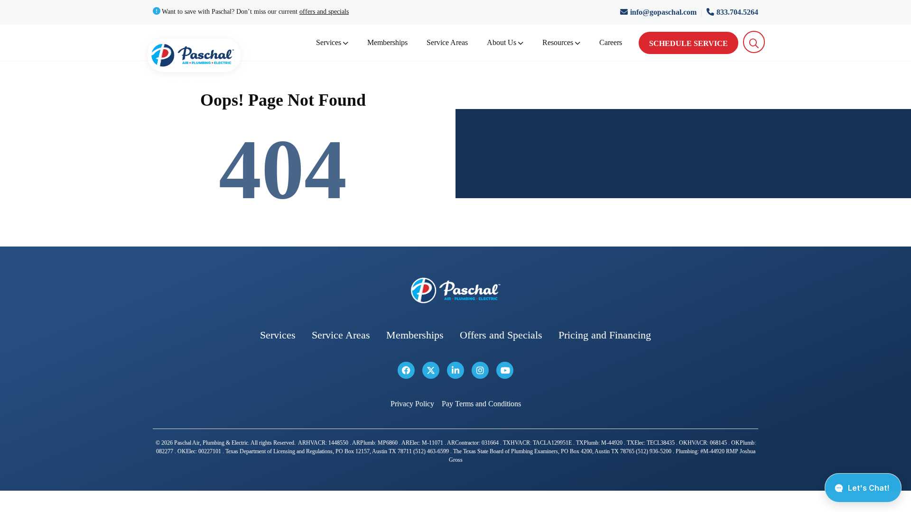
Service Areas (447, 42)
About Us (501, 42)
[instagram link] (480, 370)
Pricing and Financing (604, 335)
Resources (557, 42)
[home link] (455, 290)
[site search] (754, 42)
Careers (610, 42)
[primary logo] (194, 57)
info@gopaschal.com (664, 12)
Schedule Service (688, 43)
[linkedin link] (455, 370)
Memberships (387, 42)
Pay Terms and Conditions (481, 404)
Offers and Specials (501, 335)
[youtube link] (504, 370)
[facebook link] (406, 370)
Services (328, 42)
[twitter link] (430, 370)
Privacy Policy (412, 404)
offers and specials (324, 11)
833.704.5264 (737, 12)
